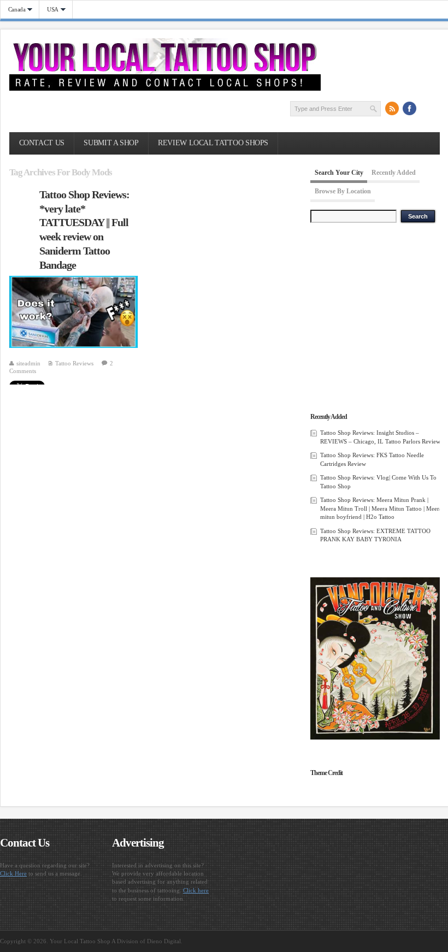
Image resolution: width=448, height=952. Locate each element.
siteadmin (28, 363)
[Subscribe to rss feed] (392, 108)
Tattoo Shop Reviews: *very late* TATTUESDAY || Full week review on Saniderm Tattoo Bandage (84, 229)
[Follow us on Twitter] (427, 108)
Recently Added (394, 172)
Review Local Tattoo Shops (213, 143)
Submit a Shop (111, 143)
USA (48, 9)
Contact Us (41, 143)
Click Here (13, 873)
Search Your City (339, 172)
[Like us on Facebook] (410, 108)
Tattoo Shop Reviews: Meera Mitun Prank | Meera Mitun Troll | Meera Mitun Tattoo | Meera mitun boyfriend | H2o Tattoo (381, 508)
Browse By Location (343, 192)
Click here (196, 890)
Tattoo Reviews (74, 363)
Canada (13, 9)
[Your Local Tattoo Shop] (165, 88)
